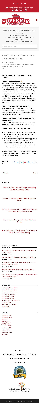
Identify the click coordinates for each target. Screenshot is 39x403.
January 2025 (5, 324)
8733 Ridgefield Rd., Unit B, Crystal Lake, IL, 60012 (20, 354)
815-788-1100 (20, 362)
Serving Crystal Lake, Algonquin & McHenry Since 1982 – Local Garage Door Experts (19, 210)
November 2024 (6, 328)
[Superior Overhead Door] (16, 19)
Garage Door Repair (8, 296)
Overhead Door (18, 39)
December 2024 (6, 326)
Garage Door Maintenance (12, 37)
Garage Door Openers (8, 294)
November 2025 (6, 315)
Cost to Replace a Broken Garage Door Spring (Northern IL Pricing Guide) (19, 189)
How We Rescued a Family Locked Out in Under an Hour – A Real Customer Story (19, 232)
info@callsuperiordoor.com (21, 7)
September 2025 (7, 317)
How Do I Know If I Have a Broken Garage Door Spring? (19, 199)
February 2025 (6, 322)
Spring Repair (6, 306)
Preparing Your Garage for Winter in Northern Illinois (19, 221)
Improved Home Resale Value (11, 300)
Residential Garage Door (9, 304)
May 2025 (5, 319)
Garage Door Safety (27, 37)
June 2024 (5, 334)
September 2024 (7, 332)
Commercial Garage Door (20, 35)
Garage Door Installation (9, 290)
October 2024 (6, 330)
